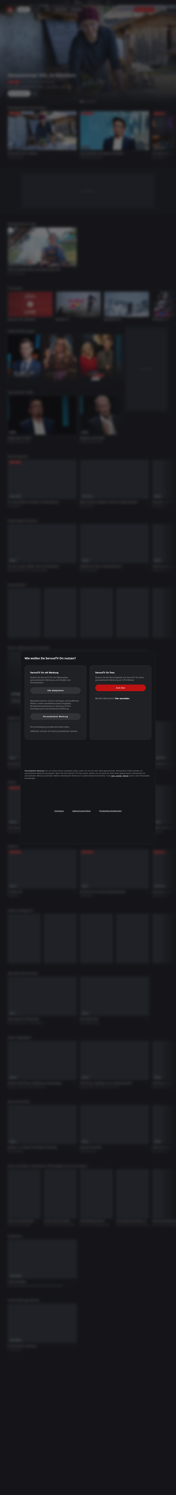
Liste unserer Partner (119, 776)
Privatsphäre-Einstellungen (110, 811)
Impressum (59, 811)
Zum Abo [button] (120, 688)
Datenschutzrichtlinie (81, 811)
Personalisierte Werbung (55, 716)
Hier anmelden (122, 698)
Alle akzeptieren (55, 690)
